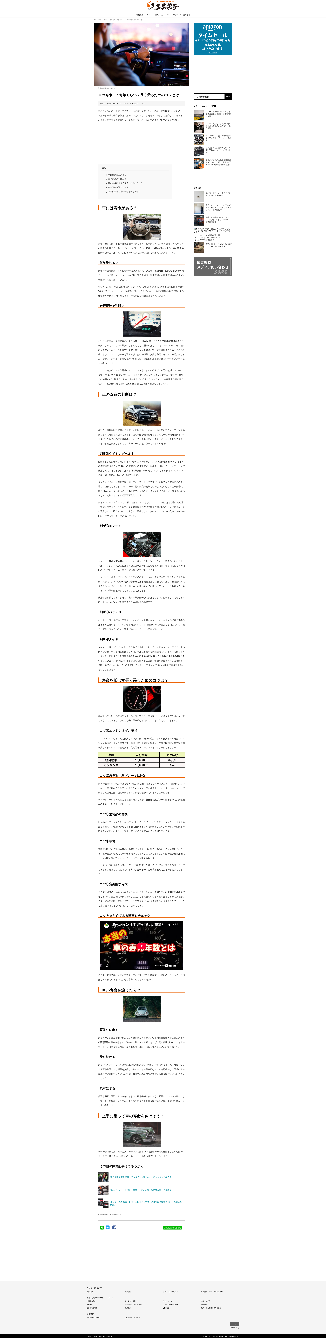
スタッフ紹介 (205, 1301)
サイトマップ (167, 1301)
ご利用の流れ (91, 1301)
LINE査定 (166, 1308)
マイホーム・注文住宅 (181, 15)
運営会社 (90, 1291)
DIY (148, 15)
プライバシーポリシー (170, 1291)
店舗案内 (128, 1308)
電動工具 (139, 15)
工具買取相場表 (92, 1308)
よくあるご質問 (130, 1301)
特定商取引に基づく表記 (133, 1304)
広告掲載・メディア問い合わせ (212, 1291)
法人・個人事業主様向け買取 (211, 1308)
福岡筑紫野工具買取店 (132, 1317)
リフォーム (158, 15)
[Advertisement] (142, 142)
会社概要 (90, 1304)
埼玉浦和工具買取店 (93, 1317)
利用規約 (128, 1291)
